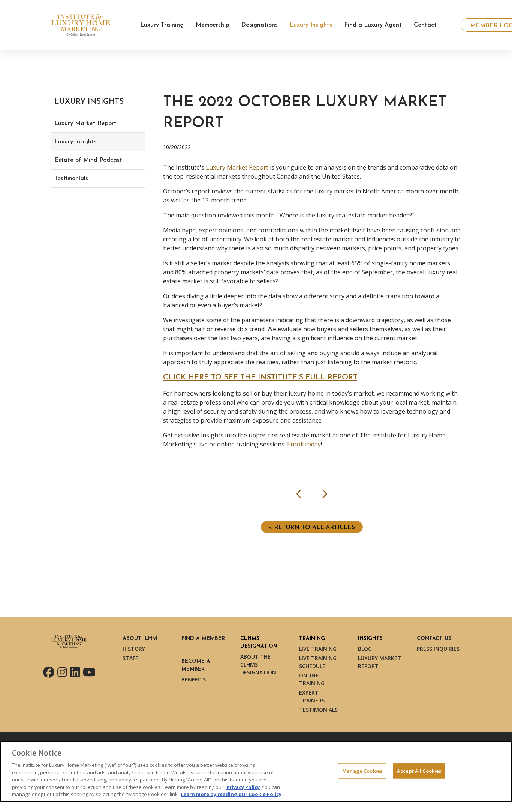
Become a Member (195, 665)
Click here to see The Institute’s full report (260, 377)
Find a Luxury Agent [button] (373, 25)
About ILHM (140, 638)
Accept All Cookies (419, 770)
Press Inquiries (438, 648)
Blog (365, 648)
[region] (256, 771)
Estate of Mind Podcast (88, 160)
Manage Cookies (362, 770)
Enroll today (304, 444)
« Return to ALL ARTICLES (312, 528)
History (134, 648)
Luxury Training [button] (162, 25)
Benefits (193, 679)
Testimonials (71, 179)
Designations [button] (259, 25)
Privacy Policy (243, 787)
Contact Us (434, 638)
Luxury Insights (75, 142)
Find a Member (203, 638)
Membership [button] (212, 25)
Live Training (318, 648)
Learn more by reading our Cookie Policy (231, 794)
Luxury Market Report (237, 167)
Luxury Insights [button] (311, 25)
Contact (425, 25)
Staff (130, 658)
